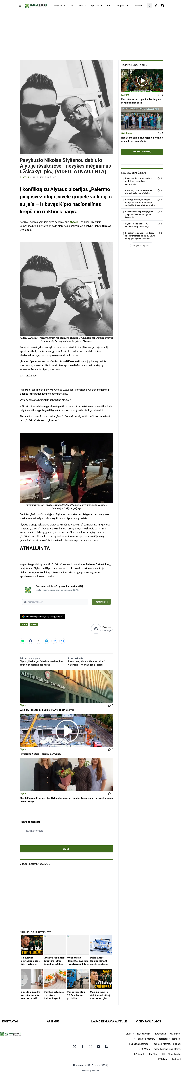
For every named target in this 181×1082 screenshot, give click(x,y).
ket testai (176, 1038)
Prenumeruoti (101, 601)
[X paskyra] (74, 1046)
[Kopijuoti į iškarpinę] (54, 641)
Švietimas (126, 133)
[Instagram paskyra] (90, 1046)
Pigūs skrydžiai (143, 1033)
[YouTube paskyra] (98, 1046)
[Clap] (96, 629)
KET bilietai (175, 1033)
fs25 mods (139, 1054)
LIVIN (129, 1033)
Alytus (24, 177)
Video (109, 5)
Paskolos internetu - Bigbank (166, 1044)
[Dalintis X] (38, 641)
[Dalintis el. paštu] (62, 641)
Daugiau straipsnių (142, 152)
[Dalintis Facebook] (30, 641)
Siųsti (66, 848)
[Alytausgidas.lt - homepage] (36, 6)
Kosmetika (160, 1033)
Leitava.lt (176, 1059)
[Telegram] (46, 641)
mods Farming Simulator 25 (167, 1049)
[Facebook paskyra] (82, 1046)
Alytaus (74, 221)
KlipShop (153, 1054)
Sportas (95, 5)
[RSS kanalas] (106, 1046)
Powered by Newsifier (90, 1071)
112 (71, 5)
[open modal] (162, 5)
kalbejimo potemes (138, 1044)
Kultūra (80, 5)
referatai (163, 1038)
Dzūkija (58, 5)
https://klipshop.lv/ (171, 1054)
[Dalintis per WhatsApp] (22, 641)
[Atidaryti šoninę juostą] (19, 5)
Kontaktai (137, 5)
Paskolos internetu (145, 1038)
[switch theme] (157, 6)
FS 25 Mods (144, 1049)
